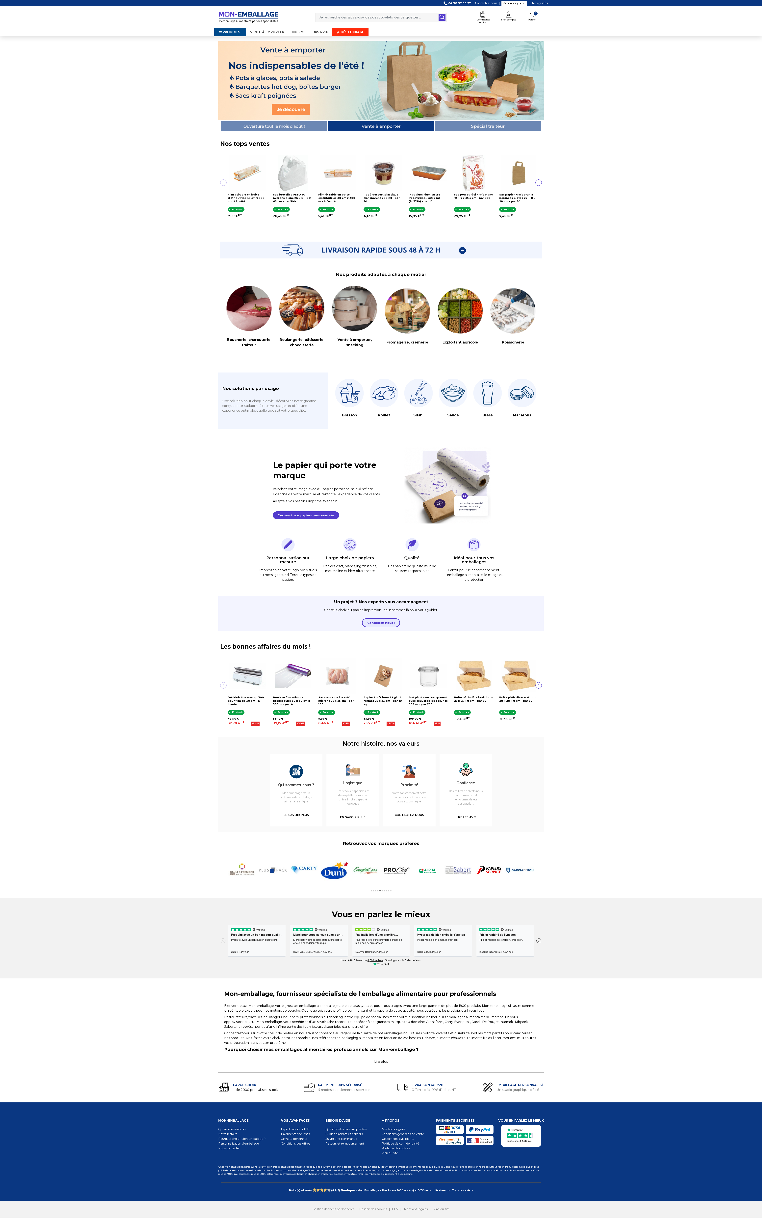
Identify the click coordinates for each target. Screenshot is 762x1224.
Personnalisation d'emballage (238, 1143)
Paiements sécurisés (295, 1134)
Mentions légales (393, 1129)
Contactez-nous (486, 3)
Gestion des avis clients (398, 1138)
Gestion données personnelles (333, 1209)
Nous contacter (229, 1148)
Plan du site (390, 1153)
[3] (321, 1190)
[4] (325, 1190)
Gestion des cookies (373, 1209)
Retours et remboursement (344, 1143)
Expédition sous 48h (295, 1129)
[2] (318, 1190)
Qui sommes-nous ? (232, 1129)
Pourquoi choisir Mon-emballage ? (242, 1138)
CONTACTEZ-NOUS (409, 815)
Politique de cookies (396, 1148)
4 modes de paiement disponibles (344, 1090)
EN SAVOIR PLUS (296, 815)
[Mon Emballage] (248, 17)
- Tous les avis (381, 1190)
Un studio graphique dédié (517, 1090)
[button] (306, 515)
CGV (395, 1209)
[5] (328, 1190)
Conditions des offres (295, 1143)
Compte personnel (294, 1138)
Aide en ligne (512, 3)
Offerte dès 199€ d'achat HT (434, 1090)
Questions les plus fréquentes (346, 1129)
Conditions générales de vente (403, 1134)
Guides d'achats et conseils (344, 1134)
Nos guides (540, 3)
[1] (314, 1190)
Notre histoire (227, 1134)
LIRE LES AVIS (466, 817)
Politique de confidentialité (400, 1143)
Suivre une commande (341, 1138)
